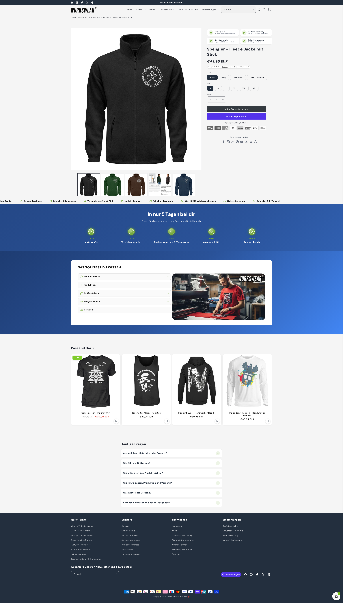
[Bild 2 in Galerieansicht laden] (112, 184)
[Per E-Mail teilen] (250, 142)
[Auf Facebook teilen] (223, 142)
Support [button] (127, 519)
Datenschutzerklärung (182, 535)
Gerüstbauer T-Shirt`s (233, 530)
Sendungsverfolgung (131, 540)
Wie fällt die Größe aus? (136, 463)
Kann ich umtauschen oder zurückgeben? (146, 502)
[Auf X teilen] (246, 142)
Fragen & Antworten (131, 554)
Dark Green (238, 77)
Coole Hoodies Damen (81, 540)
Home (73, 17)
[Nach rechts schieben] (199, 184)
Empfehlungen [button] (232, 519)
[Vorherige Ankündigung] (132, 2)
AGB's (174, 530)
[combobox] (238, 10)
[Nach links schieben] (74, 184)
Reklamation (127, 549)
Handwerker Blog (230, 535)
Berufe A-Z (83, 17)
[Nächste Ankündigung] (211, 2)
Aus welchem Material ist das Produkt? (145, 453)
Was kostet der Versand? (137, 492)
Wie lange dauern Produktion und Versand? (147, 482)
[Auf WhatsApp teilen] (255, 142)
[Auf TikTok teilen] (232, 142)
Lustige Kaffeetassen (81, 545)
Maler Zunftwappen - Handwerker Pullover (247, 414)
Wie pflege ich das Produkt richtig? (143, 473)
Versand (225, 67)
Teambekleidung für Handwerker (86, 559)
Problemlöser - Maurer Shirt (96, 413)
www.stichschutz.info (232, 540)
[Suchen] (253, 10)
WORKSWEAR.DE (166, 597)
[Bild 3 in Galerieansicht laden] (136, 184)
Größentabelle (128, 530)
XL (234, 88)
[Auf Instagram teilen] (228, 142)
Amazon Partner (179, 545)
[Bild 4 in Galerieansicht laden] (160, 184)
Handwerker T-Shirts (80, 549)
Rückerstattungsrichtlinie (183, 540)
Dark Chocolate (257, 77)
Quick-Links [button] (79, 519)
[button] (140, 9)
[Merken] (116, 421)
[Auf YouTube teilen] (241, 142)
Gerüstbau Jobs (230, 526)
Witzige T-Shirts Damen (82, 535)
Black (212, 77)
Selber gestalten (78, 554)
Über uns (176, 554)
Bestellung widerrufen (182, 549)
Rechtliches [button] (179, 519)
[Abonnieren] (116, 574)
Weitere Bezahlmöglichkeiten (237, 123)
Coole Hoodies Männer (81, 530)
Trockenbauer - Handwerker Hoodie (197, 413)
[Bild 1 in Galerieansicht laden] (89, 184)
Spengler (95, 17)
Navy (223, 77)
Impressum (177, 526)
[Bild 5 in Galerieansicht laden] (184, 184)
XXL (244, 88)
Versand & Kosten (130, 535)
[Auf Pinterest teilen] (237, 142)
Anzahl (209, 94)
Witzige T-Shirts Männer (82, 526)
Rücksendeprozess (130, 545)
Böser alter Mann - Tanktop (146, 413)
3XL (254, 88)
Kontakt (125, 526)
